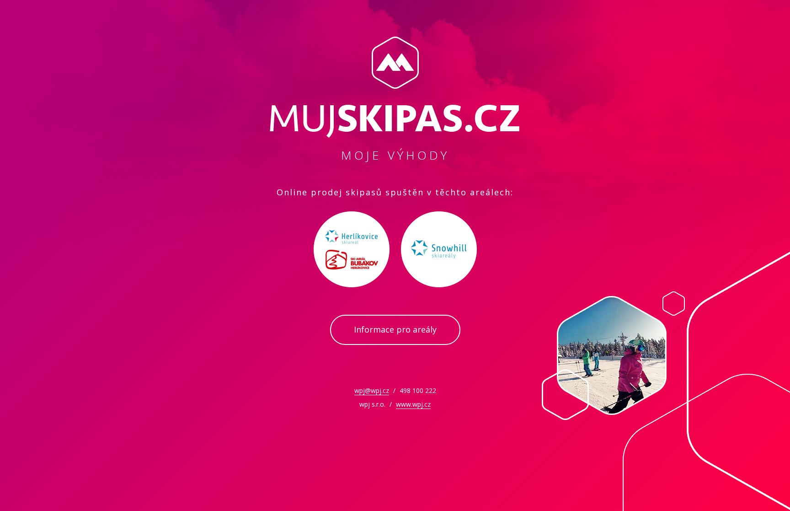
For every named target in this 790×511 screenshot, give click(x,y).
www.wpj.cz (413, 404)
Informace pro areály (395, 329)
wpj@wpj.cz (371, 390)
